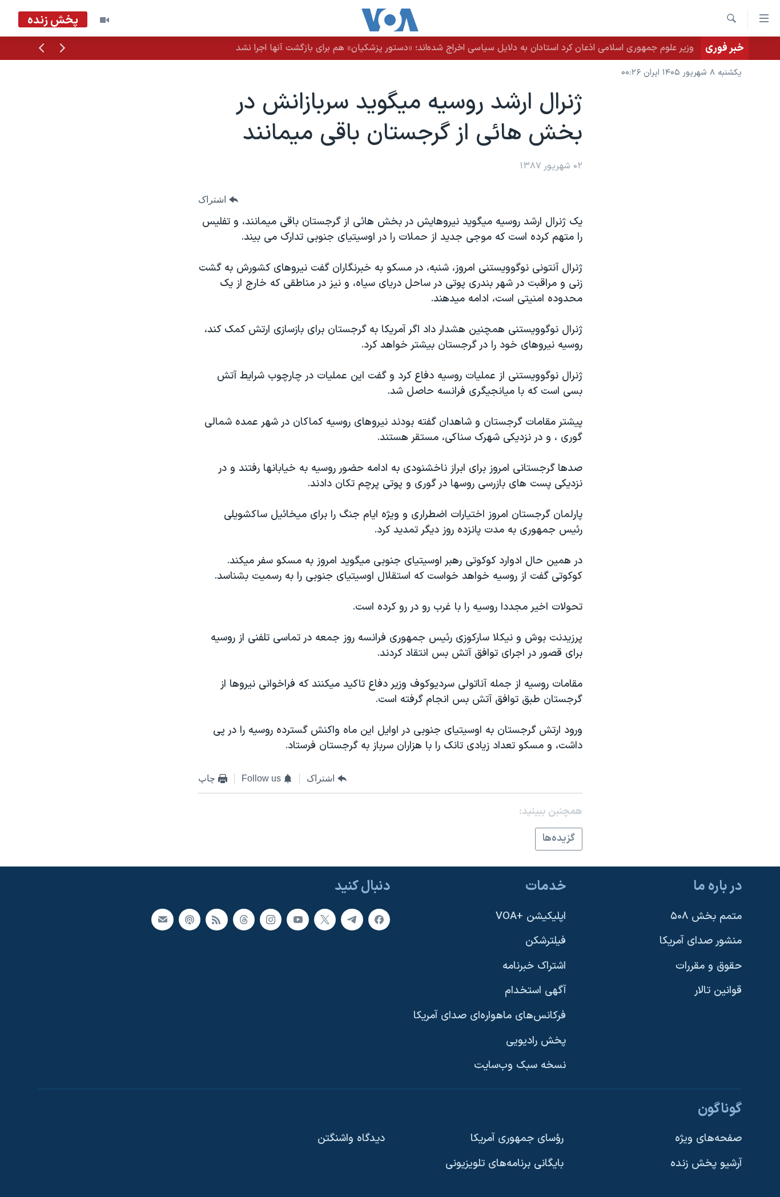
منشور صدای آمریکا (701, 941)
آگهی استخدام (535, 990)
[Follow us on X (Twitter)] (325, 919)
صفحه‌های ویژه (708, 1138)
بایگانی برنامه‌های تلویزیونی (504, 1163)
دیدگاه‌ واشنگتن (351, 1138)
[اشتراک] (162, 919)
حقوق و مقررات (709, 966)
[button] (62, 49)
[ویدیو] (104, 20)
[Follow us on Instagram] (271, 919)
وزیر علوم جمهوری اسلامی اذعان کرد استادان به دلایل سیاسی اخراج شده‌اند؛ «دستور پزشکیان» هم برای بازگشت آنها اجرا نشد (465, 48)
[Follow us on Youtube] (297, 919)
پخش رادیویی (536, 1041)
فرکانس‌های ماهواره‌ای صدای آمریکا (489, 1015)
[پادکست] (189, 919)
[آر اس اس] (216, 919)
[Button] (218, 199)
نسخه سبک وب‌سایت (520, 1065)
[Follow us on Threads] (244, 919)
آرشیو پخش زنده (706, 1163)
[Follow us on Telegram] (352, 919)
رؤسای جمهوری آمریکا (517, 1138)
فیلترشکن (545, 941)
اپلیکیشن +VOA (531, 916)
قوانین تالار (718, 990)
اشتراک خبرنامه (534, 966)
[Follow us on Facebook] (379, 919)
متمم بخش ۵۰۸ (706, 916)
